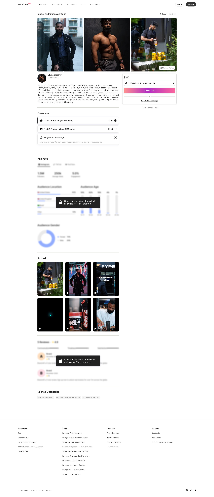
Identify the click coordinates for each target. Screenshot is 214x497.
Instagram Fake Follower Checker (75, 438)
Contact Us (156, 433)
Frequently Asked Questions (162, 442)
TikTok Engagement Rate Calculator (75, 451)
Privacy (33, 490)
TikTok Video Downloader (71, 474)
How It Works (157, 438)
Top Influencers (113, 438)
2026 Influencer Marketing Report (30, 447)
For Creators (95, 4)
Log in (179, 4)
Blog (19, 433)
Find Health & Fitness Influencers (68, 397)
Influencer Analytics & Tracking (73, 465)
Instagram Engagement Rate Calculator (77, 447)
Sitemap (48, 490)
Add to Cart (149, 90)
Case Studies (23, 451)
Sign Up (191, 4)
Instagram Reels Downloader (73, 470)
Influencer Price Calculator (72, 433)
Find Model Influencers (91, 397)
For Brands (56, 4)
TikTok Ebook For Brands (27, 442)
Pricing (83, 4)
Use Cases (71, 4)
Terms (41, 490)
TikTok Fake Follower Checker (73, 442)
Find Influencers (113, 433)
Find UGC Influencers (45, 397)
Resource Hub (23, 438)
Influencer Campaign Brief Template (76, 456)
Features (42, 4)
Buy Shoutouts (112, 447)
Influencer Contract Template (73, 460)
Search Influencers (114, 442)
